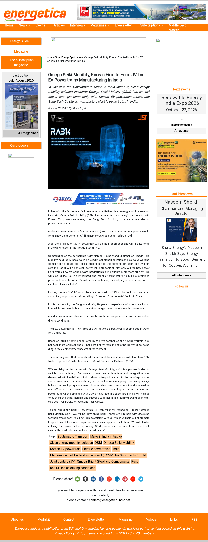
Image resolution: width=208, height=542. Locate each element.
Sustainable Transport (72, 436)
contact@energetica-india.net (109, 500)
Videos (151, 520)
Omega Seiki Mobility (119, 443)
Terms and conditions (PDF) (107, 533)
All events (181, 131)
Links (174, 520)
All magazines (28, 133)
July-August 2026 (21, 80)
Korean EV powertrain (65, 449)
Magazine (126, 520)
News (23, 25)
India (115, 449)
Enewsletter (124, 25)
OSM (98, 443)
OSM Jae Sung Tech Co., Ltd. (126, 455)
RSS (194, 520)
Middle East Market (177, 27)
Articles (59, 25)
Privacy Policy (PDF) (68, 533)
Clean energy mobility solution (71, 443)
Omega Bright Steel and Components (103, 461)
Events (41, 25)
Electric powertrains (96, 449)
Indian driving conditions (78, 468)
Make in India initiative (106, 436)
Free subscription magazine (21, 62)
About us (17, 520)
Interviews (77, 25)
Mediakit (43, 520)
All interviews (181, 275)
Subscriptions (150, 25)
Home (9, 25)
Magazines (98, 25)
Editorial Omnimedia (83, 528)
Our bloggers (19, 145)
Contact (68, 520)
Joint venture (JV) (62, 461)
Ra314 (54, 468)
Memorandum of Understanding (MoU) (77, 455)
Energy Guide (20, 41)
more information (181, 124)
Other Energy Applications (68, 57)
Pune (135, 461)
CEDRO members (141, 533)
